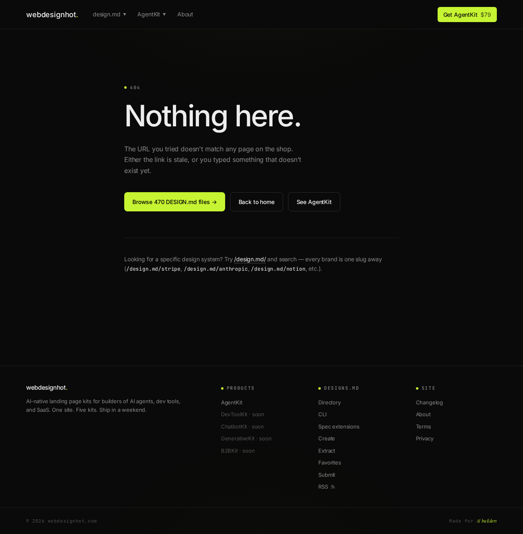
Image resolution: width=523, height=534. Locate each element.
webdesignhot (52, 14)
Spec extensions (339, 426)
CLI (322, 414)
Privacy (425, 438)
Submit (326, 474)
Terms (423, 426)
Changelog (429, 402)
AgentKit (151, 14)
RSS (323, 486)
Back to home (257, 201)
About (185, 14)
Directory (329, 402)
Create (326, 438)
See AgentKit (314, 201)
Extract (326, 450)
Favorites (329, 462)
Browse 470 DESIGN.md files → (174, 201)
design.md (109, 14)
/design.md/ (250, 259)
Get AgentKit (467, 14)
